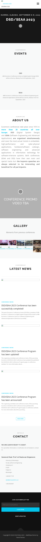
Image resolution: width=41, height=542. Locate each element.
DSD (20, 73)
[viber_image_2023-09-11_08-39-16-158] (12, 242)
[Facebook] (18, 521)
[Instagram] (23, 521)
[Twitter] (13, 521)
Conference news (7, 302)
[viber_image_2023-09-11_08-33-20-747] (29, 243)
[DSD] (20, 66)
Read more (20, 418)
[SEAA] (20, 85)
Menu (37, 3)
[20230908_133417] (12, 248)
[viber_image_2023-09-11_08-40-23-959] (20, 243)
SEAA (20, 93)
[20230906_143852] (29, 248)
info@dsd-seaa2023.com (12, 480)
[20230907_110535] (20, 248)
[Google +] (27, 521)
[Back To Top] (20, 530)
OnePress (29, 535)
